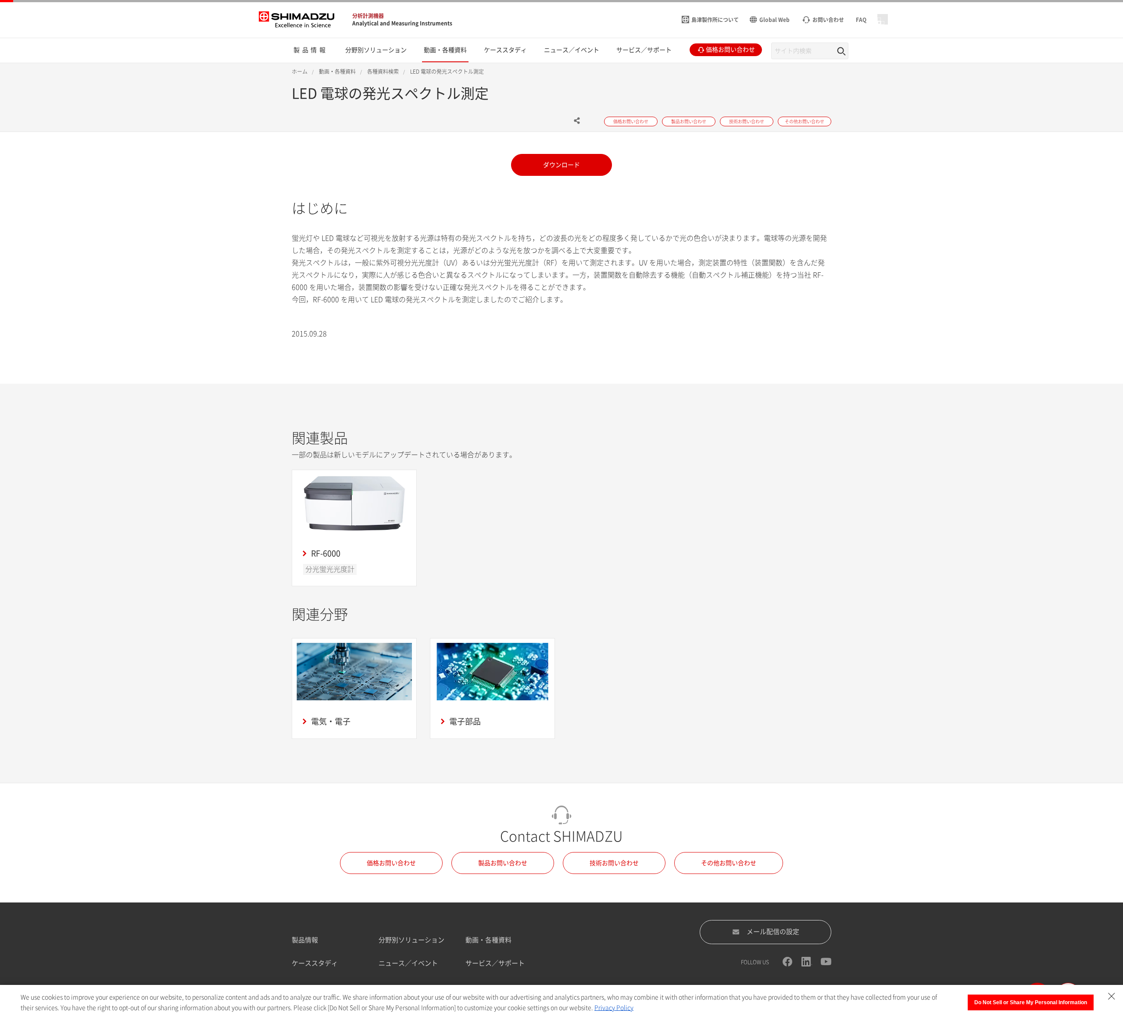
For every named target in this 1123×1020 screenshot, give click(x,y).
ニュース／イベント (408, 963)
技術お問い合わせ (614, 863)
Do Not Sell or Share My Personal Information (1030, 1002)
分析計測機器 (368, 15)
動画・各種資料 (488, 940)
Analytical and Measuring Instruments (402, 23)
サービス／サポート (495, 963)
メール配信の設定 (773, 931)
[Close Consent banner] (1111, 996)
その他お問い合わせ (728, 863)
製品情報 (305, 940)
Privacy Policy (613, 1008)
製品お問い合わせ (502, 863)
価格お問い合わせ (391, 863)
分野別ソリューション (411, 940)
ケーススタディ (315, 963)
